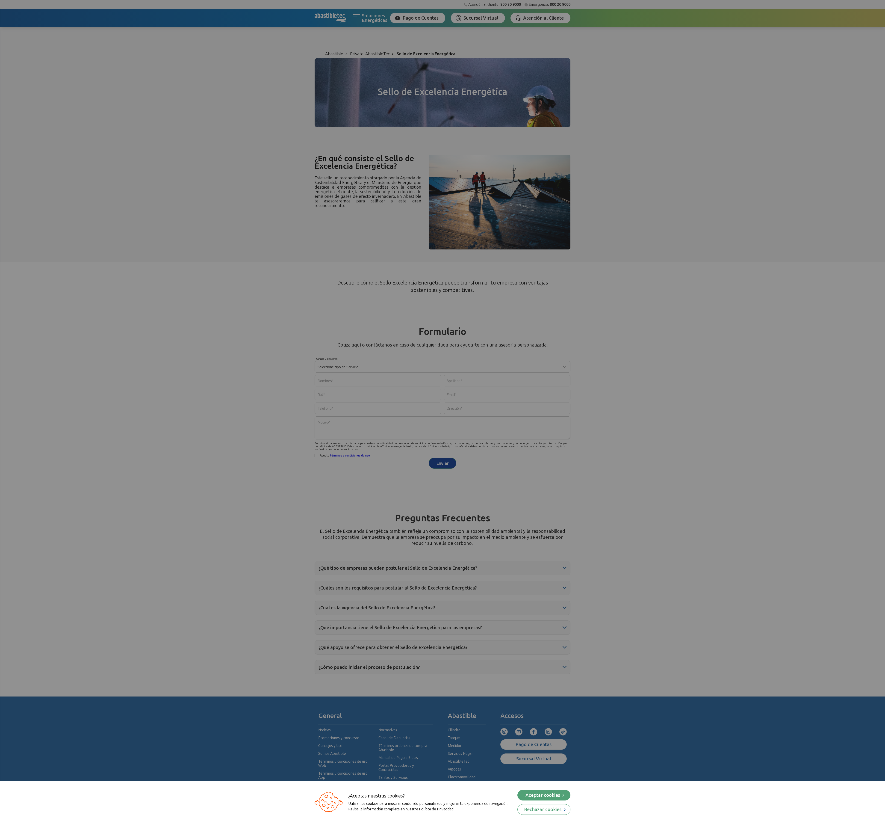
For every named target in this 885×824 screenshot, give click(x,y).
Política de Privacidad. (436, 809)
